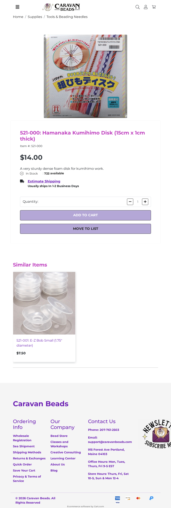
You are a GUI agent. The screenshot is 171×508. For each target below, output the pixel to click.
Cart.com (99, 506)
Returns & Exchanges (29, 458)
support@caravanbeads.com (110, 442)
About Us (57, 464)
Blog (54, 470)
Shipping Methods (27, 452)
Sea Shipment (24, 446)
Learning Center (62, 458)
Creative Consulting (65, 452)
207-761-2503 (109, 430)
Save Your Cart (24, 470)
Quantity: (30, 202)
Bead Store (59, 436)
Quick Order (22, 464)
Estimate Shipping (44, 181)
